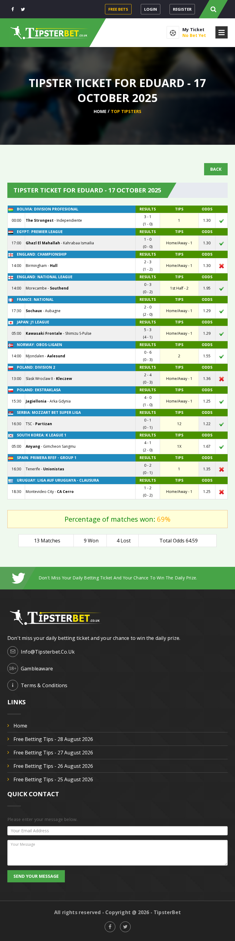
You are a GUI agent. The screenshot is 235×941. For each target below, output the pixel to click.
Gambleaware (37, 668)
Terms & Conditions (44, 685)
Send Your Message (36, 876)
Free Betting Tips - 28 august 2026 (53, 739)
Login (150, 9)
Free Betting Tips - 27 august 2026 (53, 752)
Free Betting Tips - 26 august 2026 (53, 766)
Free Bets (118, 9)
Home (100, 111)
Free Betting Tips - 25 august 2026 (53, 779)
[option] (133, 578)
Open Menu (221, 32)
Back (216, 169)
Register (182, 9)
